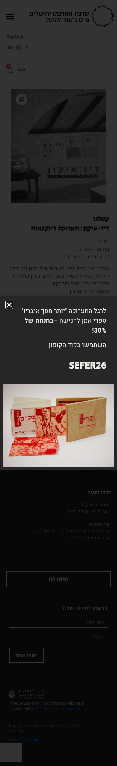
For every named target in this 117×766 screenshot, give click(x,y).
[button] (9, 305)
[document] (58, 383)
